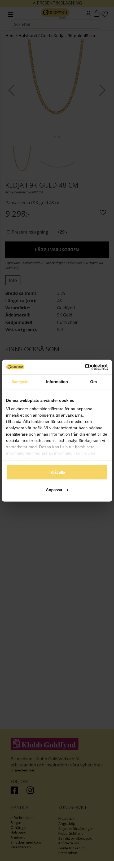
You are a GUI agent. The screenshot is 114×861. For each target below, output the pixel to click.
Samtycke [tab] (20, 381)
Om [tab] (93, 381)
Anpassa (54, 489)
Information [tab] (57, 381)
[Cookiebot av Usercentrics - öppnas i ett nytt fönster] (85, 367)
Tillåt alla (57, 472)
